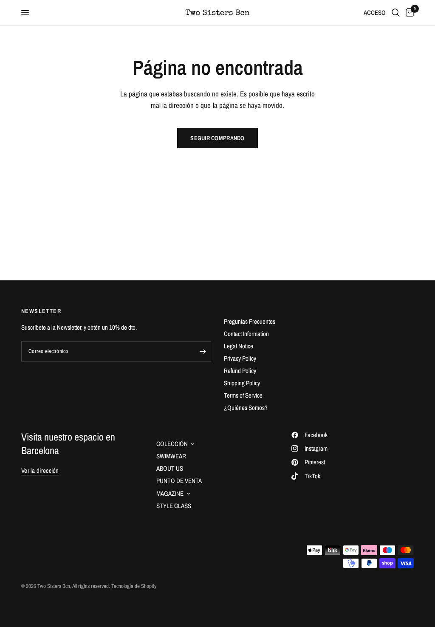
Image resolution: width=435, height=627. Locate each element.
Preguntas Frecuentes (249, 321)
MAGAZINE (170, 493)
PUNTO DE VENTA (179, 480)
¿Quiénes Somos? (246, 407)
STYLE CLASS (173, 505)
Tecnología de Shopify (133, 586)
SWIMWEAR (171, 456)
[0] (408, 12)
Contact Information (246, 333)
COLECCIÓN (172, 443)
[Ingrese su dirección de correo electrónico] (202, 351)
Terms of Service (243, 395)
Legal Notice (238, 346)
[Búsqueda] (396, 12)
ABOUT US (169, 468)
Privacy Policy (240, 358)
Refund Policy (240, 370)
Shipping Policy (242, 382)
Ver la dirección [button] (40, 470)
